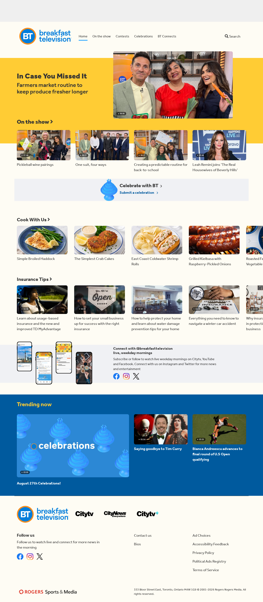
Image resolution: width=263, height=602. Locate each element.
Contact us (143, 535)
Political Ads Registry (209, 561)
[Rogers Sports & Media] (48, 591)
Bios (137, 544)
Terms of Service (206, 570)
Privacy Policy (203, 552)
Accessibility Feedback (211, 544)
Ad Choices (202, 535)
